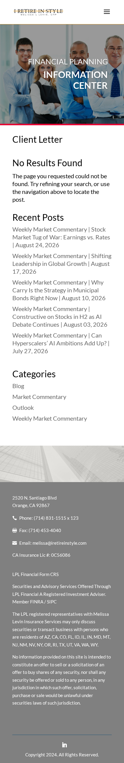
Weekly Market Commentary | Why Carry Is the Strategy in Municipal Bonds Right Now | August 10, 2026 (59, 290)
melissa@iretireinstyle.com (59, 543)
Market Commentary (39, 396)
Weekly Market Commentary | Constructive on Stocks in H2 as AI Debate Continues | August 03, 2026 (59, 316)
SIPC (52, 601)
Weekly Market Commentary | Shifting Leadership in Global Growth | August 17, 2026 (61, 263)
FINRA (36, 601)
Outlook (23, 407)
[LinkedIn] (64, 745)
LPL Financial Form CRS (35, 574)
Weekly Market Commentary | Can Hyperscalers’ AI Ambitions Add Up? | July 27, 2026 (61, 343)
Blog (18, 385)
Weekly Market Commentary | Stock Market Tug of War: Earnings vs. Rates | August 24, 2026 (61, 237)
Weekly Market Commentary (49, 418)
